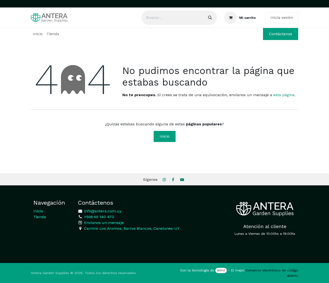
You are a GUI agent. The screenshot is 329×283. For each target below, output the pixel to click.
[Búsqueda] (210, 18)
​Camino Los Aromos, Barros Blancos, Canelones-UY (131, 228)
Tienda (39, 217)
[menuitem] (38, 34)
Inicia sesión (281, 17)
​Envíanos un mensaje (104, 222)
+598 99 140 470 (98, 217)
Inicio (165, 136)
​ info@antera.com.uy (102, 211)
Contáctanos (280, 34)
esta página (284, 95)
